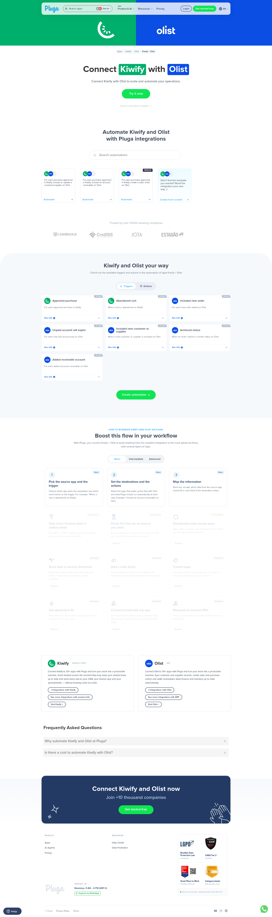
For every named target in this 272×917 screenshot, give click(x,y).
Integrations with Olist (160, 690)
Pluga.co (52, 9)
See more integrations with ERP (163, 697)
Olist (136, 51)
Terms (76, 911)
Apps (119, 51)
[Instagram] (221, 911)
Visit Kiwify (56, 704)
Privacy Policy (62, 911)
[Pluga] (55, 889)
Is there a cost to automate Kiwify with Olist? (79, 752)
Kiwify (128, 51)
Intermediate (136, 459)
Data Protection (120, 848)
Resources (144, 9)
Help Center (118, 843)
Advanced (154, 459)
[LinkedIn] (226, 911)
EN (225, 9)
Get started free (205, 8)
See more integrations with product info (70, 697)
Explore (116, 543)
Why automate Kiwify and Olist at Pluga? (76, 741)
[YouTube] (215, 911)
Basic (117, 459)
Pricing (160, 9)
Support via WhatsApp (89, 893)
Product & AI (125, 8)
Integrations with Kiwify (64, 690)
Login (186, 8)
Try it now (136, 93)
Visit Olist (152, 704)
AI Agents (50, 848)
